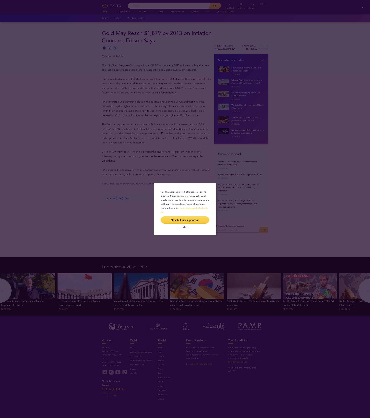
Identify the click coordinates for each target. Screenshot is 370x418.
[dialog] (185, 209)
